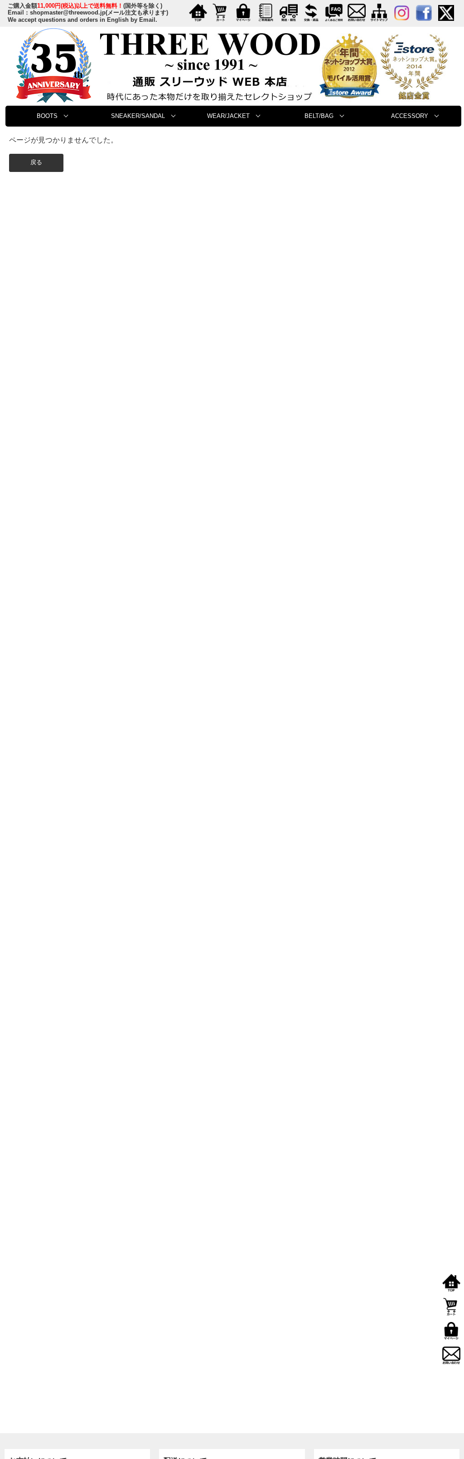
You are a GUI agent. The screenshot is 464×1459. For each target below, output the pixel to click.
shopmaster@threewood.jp (68, 12)
